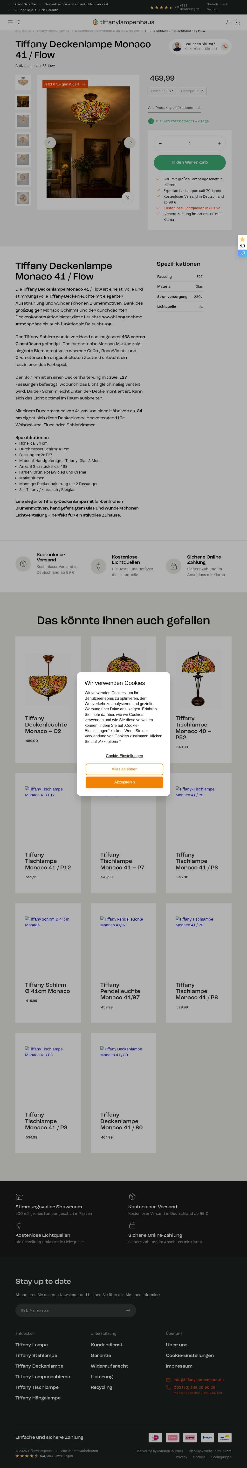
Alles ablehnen (124, 769)
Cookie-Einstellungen (124, 756)
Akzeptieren (124, 782)
